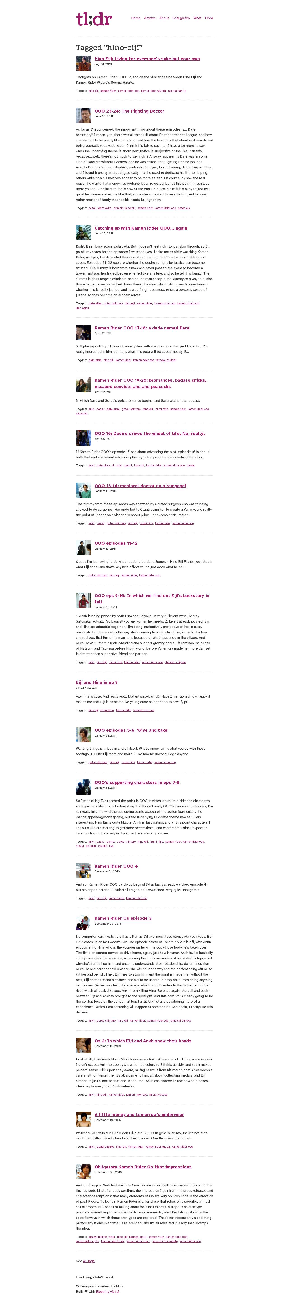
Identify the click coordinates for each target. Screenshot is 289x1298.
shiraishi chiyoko (175, 662)
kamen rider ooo (128, 91)
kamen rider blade (113, 1241)
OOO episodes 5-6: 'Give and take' (132, 730)
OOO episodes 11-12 (116, 543)
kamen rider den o (138, 1241)
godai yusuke (105, 1147)
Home (136, 18)
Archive (150, 18)
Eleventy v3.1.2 (107, 1291)
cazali (92, 208)
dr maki (118, 208)
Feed (209, 18)
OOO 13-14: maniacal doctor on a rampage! (140, 486)
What (197, 18)
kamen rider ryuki (188, 303)
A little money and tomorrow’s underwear (139, 1114)
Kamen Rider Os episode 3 (123, 918)
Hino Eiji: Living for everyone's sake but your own (147, 59)
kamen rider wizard (153, 91)
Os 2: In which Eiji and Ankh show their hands (143, 1041)
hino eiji (93, 91)
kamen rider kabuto (165, 1241)
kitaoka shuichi (166, 360)
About (164, 18)
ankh (92, 409)
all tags (89, 1261)
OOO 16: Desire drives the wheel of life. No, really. (150, 433)
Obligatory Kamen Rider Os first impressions (143, 1167)
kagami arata (137, 1237)
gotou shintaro (113, 303)
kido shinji (82, 308)
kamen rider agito (87, 1241)
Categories (181, 18)
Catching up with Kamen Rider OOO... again (141, 228)
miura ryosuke (158, 1094)
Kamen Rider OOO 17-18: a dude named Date (142, 328)
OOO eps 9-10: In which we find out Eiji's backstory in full (152, 599)
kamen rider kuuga (158, 1147)
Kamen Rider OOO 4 (116, 866)
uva (111, 846)
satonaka (184, 208)
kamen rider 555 (177, 1237)
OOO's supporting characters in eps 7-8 (137, 782)
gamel (128, 465)
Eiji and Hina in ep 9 (97, 682)
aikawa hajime (98, 1237)
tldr (94, 20)
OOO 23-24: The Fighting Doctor (129, 111)
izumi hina (161, 409)
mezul (191, 465)
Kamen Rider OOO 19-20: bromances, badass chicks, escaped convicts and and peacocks (150, 384)
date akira (104, 208)
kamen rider (108, 91)
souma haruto (177, 91)
